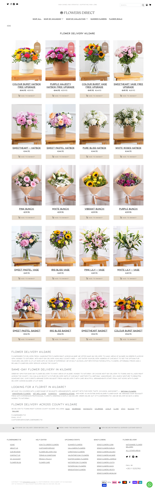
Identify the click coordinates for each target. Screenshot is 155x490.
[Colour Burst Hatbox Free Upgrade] (27, 60)
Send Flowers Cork (105, 444)
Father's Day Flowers (77, 466)
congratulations (66, 393)
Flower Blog (15, 462)
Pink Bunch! (26, 208)
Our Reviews (15, 452)
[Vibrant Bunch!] (94, 185)
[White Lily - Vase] (128, 246)
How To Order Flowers (49, 444)
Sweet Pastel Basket (26, 330)
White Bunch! (60, 208)
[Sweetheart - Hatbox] (27, 124)
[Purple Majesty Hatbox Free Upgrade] (60, 60)
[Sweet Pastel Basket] (27, 307)
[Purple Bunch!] (128, 185)
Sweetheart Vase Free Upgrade (128, 85)
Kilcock (131, 409)
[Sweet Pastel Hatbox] (60, 124)
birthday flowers (128, 391)
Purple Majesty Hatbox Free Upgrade (60, 85)
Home (9, 25)
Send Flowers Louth (106, 462)
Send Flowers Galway (106, 452)
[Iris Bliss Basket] (60, 307)
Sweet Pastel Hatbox (60, 147)
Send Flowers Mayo (105, 466)
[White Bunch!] (60, 185)
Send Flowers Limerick (106, 459)
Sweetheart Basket (94, 330)
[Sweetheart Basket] (94, 307)
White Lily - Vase (128, 269)
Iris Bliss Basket (60, 330)
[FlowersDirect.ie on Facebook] (11, 4)
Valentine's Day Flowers (78, 455)
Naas (67, 409)
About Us (14, 448)
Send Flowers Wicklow (106, 473)
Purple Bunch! (128, 208)
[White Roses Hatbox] (128, 124)
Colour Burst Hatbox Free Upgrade (26, 85)
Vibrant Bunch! (94, 208)
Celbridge (99, 409)
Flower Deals (115, 19)
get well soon (39, 393)
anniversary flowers (21, 393)
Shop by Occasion (52, 19)
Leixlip (108, 409)
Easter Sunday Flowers (78, 459)
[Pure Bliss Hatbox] (94, 124)
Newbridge (76, 409)
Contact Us (15, 455)
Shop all (37, 19)
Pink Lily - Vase (94, 269)
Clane (116, 409)
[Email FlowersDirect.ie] (17, 4)
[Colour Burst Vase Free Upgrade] (94, 60)
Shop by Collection (75, 19)
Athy (123, 409)
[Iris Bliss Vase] (60, 246)
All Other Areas (133, 450)
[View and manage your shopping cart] (151, 5)
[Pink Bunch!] (27, 185)
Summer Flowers (99, 19)
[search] (143, 5)
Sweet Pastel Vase (26, 269)
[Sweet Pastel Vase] (27, 246)
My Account (15, 459)
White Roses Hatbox (128, 147)
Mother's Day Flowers (77, 462)
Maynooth (87, 409)
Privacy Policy (45, 459)
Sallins (15, 411)
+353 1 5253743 (133, 468)
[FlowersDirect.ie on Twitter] (8, 4)
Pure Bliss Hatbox (94, 147)
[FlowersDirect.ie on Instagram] (14, 4)
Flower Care (44, 462)
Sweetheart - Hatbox (26, 147)
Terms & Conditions (47, 455)
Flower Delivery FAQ (48, 452)
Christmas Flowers (76, 452)
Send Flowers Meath (106, 469)
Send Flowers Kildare (106, 455)
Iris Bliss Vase (60, 269)
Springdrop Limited (29, 482)
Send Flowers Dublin (106, 448)
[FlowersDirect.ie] (77, 12)
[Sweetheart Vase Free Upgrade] (128, 60)
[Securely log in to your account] (146, 5)
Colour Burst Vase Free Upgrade (94, 85)
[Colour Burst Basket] (128, 307)
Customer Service (47, 448)
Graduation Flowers (77, 469)
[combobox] (130, 5)
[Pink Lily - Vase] (94, 246)
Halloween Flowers (76, 448)
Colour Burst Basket (128, 330)
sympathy (52, 393)
